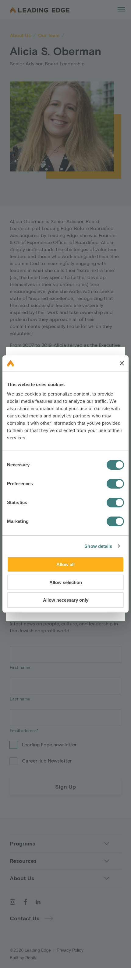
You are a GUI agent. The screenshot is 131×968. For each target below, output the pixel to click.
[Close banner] (122, 363)
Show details (98, 546)
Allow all (65, 564)
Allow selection (65, 582)
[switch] (115, 484)
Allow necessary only (65, 600)
